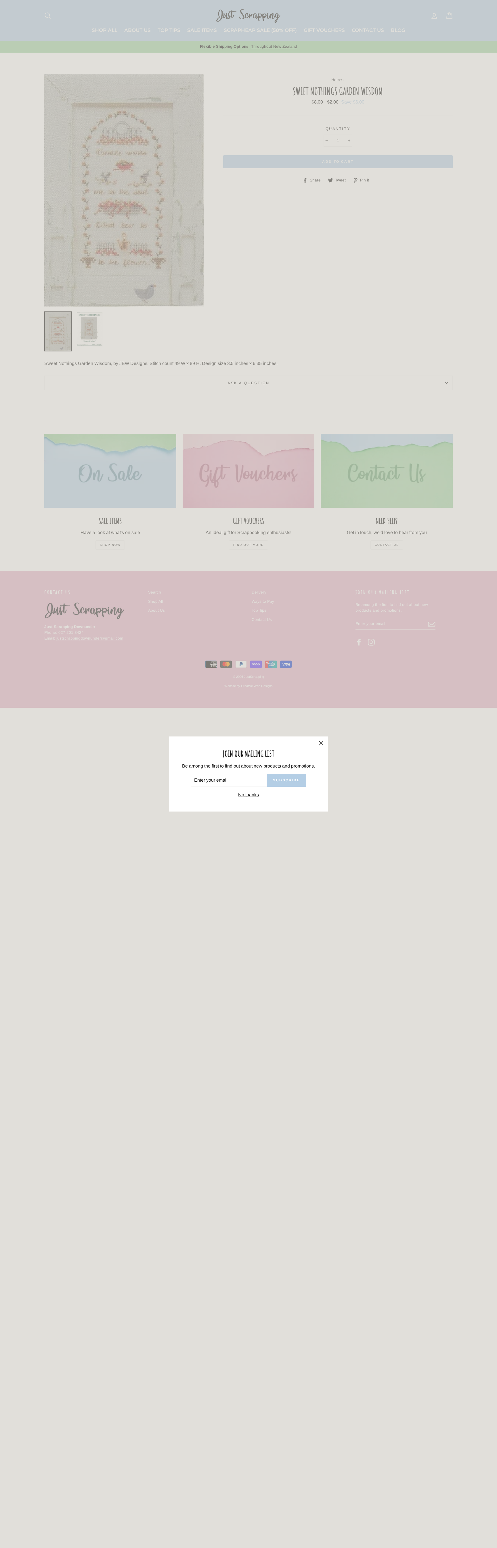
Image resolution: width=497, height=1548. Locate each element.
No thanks (248, 794)
